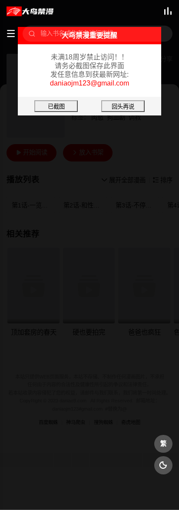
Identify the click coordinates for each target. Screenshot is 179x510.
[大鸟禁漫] (30, 11)
